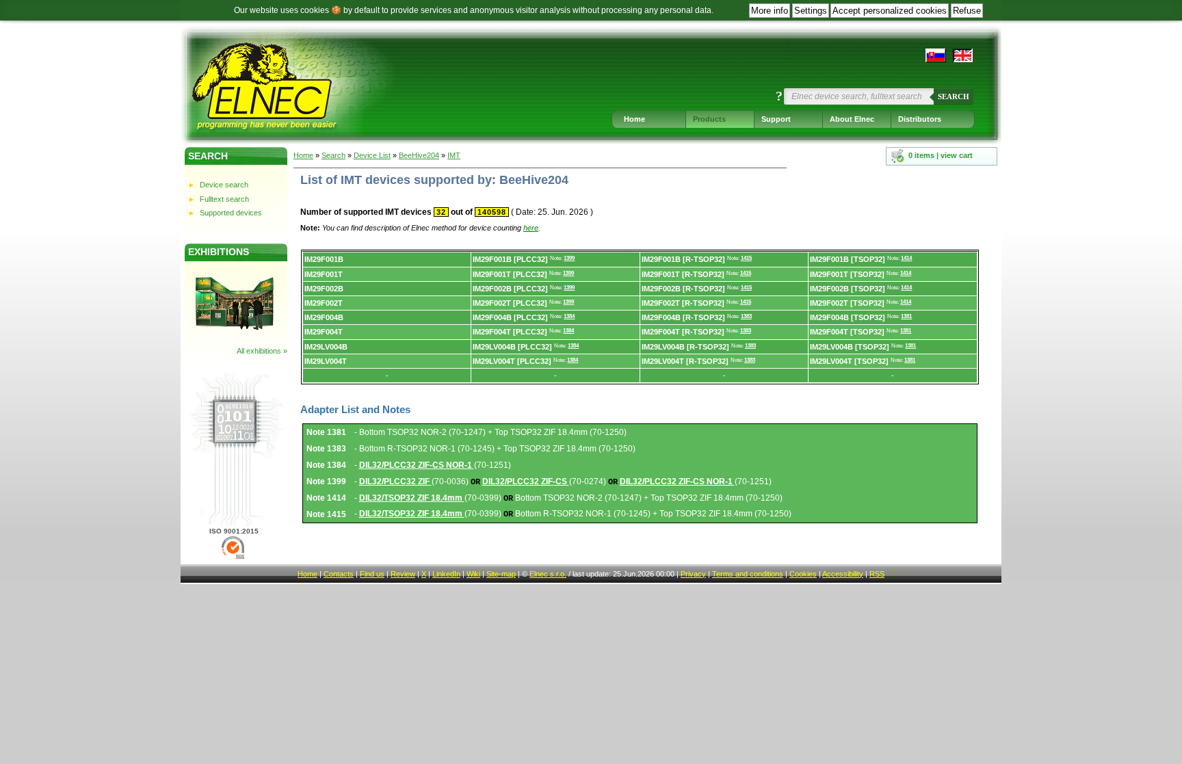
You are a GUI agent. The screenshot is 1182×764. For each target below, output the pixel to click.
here (530, 228)
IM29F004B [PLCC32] (510, 317)
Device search (224, 185)
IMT (453, 155)
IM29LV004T (325, 361)
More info (769, 10)
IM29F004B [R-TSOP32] (683, 317)
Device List (372, 155)
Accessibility (842, 574)
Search (953, 96)
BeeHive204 (419, 155)
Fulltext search (224, 199)
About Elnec (852, 119)
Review (403, 574)
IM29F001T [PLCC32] (510, 274)
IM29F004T (323, 332)
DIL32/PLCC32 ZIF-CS (525, 481)
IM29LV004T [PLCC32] (512, 361)
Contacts (339, 574)
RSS (876, 574)
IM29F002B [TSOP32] (847, 289)
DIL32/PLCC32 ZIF (395, 481)
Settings (810, 10)
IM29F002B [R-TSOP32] (683, 289)
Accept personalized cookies (889, 10)
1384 (569, 316)
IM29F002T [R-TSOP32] (683, 303)
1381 (906, 316)
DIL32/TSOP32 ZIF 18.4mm (411, 498)
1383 (746, 316)
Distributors (919, 119)
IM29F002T (323, 303)
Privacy (693, 574)
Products (709, 119)
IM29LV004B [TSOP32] (849, 347)
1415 (746, 258)
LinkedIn (446, 574)
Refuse (967, 10)
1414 (906, 258)
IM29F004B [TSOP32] (847, 317)
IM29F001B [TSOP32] (847, 259)
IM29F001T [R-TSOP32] (683, 274)
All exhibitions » (262, 351)
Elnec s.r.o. (547, 574)
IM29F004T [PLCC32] (510, 332)
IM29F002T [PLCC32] (510, 303)
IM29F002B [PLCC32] (510, 289)
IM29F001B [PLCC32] (510, 259)
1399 (569, 258)
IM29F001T (323, 274)
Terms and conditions (747, 574)
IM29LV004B (325, 347)
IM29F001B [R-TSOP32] (683, 259)
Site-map (501, 574)
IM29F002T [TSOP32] (847, 303)
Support (776, 119)
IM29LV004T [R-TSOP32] (685, 361)
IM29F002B (323, 289)
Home (634, 119)
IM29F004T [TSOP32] (847, 332)
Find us (372, 574)
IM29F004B (323, 317)
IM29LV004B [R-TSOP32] (685, 347)
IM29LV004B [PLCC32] (512, 347)
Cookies (803, 574)
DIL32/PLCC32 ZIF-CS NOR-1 (416, 465)
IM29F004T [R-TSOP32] (683, 332)
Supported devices (231, 213)
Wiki (473, 574)
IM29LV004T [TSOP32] (849, 361)
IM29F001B (323, 259)
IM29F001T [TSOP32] (847, 274)
